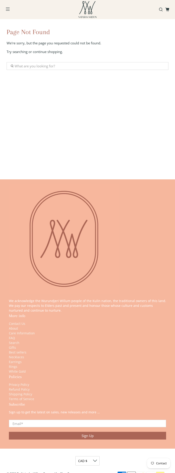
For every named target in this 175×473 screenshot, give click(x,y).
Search (14, 343)
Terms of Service (21, 399)
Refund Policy (19, 389)
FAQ (12, 338)
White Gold (17, 371)
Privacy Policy (19, 384)
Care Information (22, 333)
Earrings (15, 362)
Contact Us (17, 323)
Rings (13, 366)
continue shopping (47, 51)
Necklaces (16, 357)
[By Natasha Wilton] (87, 9)
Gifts (12, 347)
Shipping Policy (20, 394)
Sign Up (88, 435)
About (13, 328)
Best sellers (17, 352)
